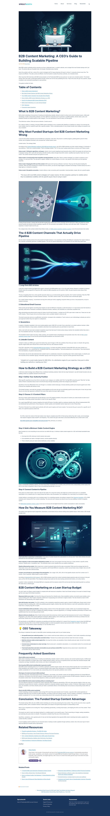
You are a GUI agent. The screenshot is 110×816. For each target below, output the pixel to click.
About (62, 3)
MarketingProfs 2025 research (32, 577)
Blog (75, 3)
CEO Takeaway (25, 105)
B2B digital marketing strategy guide (30, 503)
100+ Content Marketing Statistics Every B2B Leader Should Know (38, 735)
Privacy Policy (46, 806)
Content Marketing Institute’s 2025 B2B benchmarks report (41, 146)
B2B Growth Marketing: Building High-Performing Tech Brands (37, 738)
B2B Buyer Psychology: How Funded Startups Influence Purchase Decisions (40, 733)
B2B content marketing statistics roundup (61, 229)
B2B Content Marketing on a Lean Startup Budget (34, 102)
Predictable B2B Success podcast (41, 347)
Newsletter (83, 3)
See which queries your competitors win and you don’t (34, 420)
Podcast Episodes (47, 804)
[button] (89, 4)
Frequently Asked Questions (29, 107)
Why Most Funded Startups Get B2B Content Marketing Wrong (37, 93)
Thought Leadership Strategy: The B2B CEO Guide (34, 731)
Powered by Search (75, 621)
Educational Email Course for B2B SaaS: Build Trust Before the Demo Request (56, 790)
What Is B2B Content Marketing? (30, 91)
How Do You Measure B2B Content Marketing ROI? (34, 100)
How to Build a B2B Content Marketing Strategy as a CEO (36, 98)
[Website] (40, 761)
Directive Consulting (79, 497)
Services (69, 3)
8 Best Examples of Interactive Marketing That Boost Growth (36, 740)
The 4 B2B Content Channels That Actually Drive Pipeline (36, 95)
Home (56, 3)
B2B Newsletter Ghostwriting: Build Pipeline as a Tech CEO (55, 792)
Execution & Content (24, 786)
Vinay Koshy (27, 63)
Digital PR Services (47, 802)
